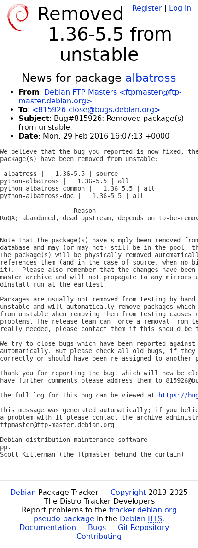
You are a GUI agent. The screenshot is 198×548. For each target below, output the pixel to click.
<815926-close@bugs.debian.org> (96, 109)
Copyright (128, 492)
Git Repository (143, 527)
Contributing (99, 536)
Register (147, 8)
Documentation (47, 527)
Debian (23, 492)
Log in (180, 8)
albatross (150, 78)
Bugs (97, 527)
